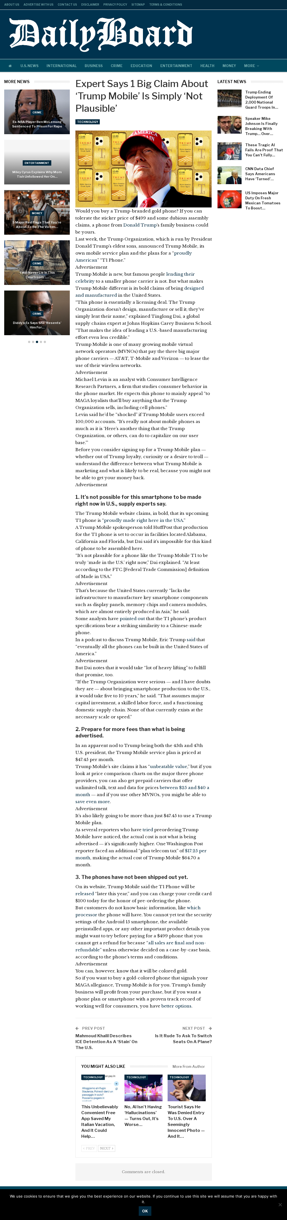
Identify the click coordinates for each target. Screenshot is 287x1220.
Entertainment (176, 66)
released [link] (84, 893)
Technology (87, 122)
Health (207, 66)
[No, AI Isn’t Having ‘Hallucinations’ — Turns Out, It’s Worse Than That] (143, 1088)
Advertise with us (39, 4)
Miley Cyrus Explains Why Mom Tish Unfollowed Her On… (37, 174)
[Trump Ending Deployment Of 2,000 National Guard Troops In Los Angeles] (229, 99)
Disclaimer (90, 4)
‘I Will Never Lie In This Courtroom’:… (37, 275)
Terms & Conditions (165, 4)
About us (11, 4)
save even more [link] (92, 801)
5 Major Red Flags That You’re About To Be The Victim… (37, 224)
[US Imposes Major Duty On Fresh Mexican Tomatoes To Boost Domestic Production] (229, 199)
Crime (116, 66)
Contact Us (67, 4)
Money (229, 66)
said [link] (191, 639)
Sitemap (138, 4)
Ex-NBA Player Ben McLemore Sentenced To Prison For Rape (37, 124)
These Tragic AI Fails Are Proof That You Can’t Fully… (264, 150)
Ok (145, 1211)
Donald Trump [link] (140, 225)
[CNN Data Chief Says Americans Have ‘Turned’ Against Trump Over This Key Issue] (229, 175)
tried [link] (148, 829)
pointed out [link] (132, 618)
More (249, 66)
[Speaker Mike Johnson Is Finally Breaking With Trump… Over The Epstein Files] (229, 125)
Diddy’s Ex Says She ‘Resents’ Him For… (37, 325)
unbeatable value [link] (168, 766)
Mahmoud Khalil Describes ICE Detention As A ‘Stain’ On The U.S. (106, 1041)
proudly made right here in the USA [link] (143, 520)
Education (141, 66)
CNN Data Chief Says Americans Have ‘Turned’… (260, 173)
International (62, 66)
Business (94, 66)
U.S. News (29, 66)
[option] (37, 215)
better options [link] (176, 1006)
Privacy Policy (115, 4)
